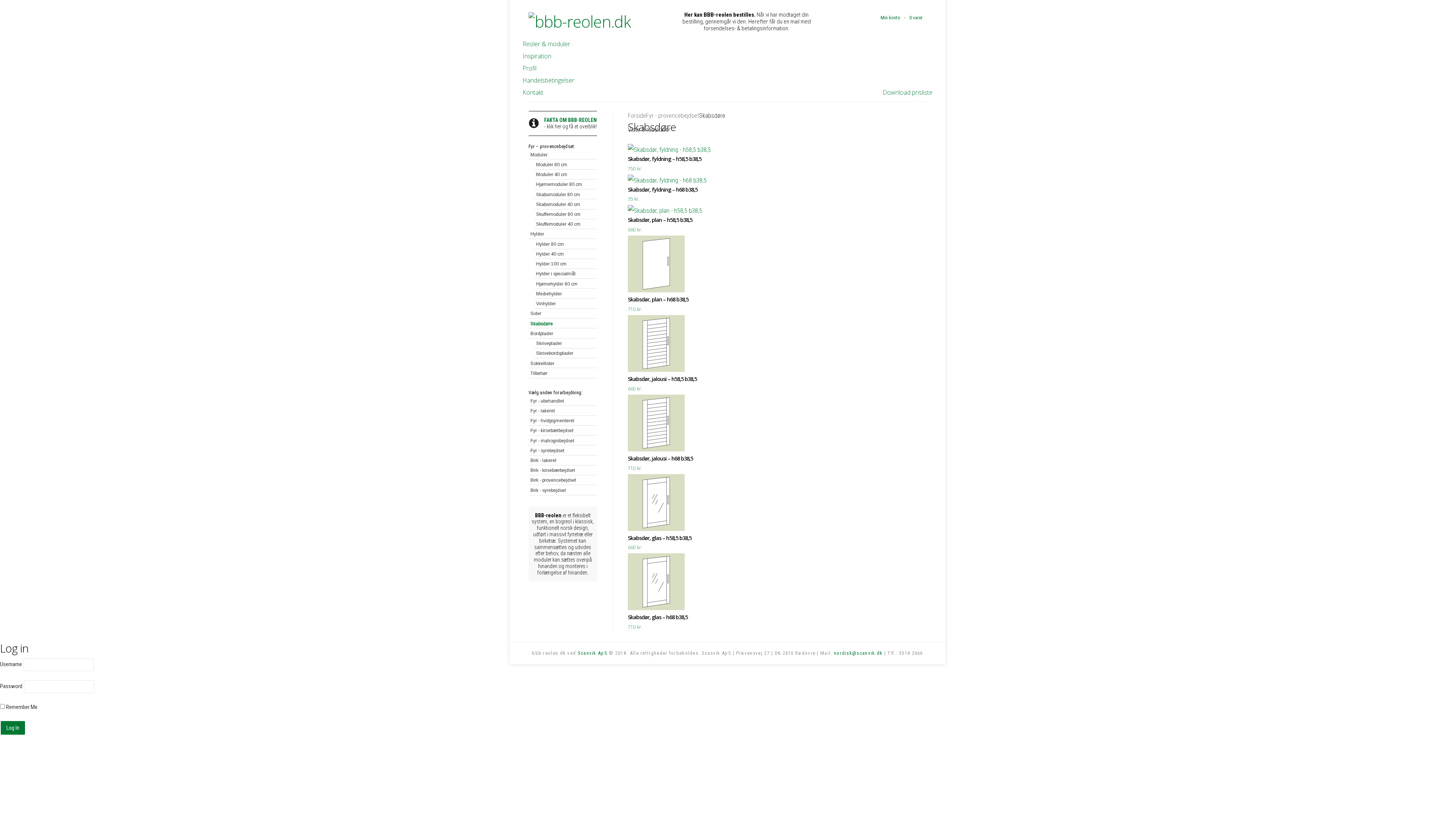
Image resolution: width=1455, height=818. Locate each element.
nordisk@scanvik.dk (858, 653)
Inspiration (537, 56)
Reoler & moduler (546, 44)
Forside (637, 115)
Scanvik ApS (592, 653)
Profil (530, 68)
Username (11, 664)
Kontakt (533, 92)
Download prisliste (907, 92)
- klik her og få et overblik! (570, 123)
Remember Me (21, 707)
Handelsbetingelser (548, 80)
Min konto (890, 17)
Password (11, 686)
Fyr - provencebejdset (672, 115)
